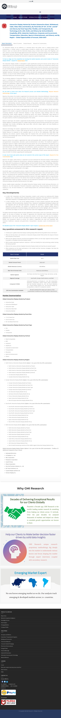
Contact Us (3, 688)
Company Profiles (4, 627)
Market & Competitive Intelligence (8, 618)
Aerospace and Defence (6, 634)
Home (15, 17)
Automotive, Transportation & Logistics (9, 637)
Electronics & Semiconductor (7, 646)
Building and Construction (6, 639)
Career (2, 665)
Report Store (23, 17)
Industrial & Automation (6, 653)
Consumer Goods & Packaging (7, 643)
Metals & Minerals (5, 657)
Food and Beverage (5, 650)
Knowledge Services (5, 620)
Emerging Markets (5, 625)
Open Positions (4, 669)
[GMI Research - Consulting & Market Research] (9, 6)
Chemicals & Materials (5, 641)
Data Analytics (4, 622)
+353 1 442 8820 (13, 686)
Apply (2, 671)
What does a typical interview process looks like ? (11, 667)
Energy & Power (4, 648)
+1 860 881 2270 (11, 684)
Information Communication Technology (9, 655)
